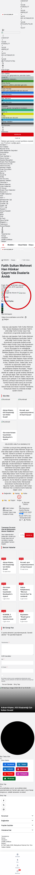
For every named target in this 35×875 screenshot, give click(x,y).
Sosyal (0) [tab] (17, 134)
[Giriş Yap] (2, 127)
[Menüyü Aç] (3, 35)
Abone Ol (29, 535)
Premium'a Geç (9, 61)
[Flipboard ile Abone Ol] (22, 293)
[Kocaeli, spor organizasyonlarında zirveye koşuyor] (26, 408)
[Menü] (3, 30)
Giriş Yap (17, 684)
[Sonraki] (18, 249)
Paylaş (28, 520)
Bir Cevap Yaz (8, 628)
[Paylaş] (2, 312)
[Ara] (2, 63)
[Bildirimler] (2, 130)
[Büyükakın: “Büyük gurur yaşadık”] (26, 613)
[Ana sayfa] (3, 245)
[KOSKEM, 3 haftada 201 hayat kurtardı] (8, 613)
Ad (2, 659)
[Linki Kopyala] (25, 317)
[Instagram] (2, 232)
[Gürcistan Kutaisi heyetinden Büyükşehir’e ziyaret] (9, 431)
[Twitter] (2, 230)
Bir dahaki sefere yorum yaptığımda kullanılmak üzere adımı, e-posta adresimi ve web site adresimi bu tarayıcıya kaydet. (17, 680)
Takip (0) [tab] (17, 138)
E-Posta (4, 667)
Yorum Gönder (7, 684)
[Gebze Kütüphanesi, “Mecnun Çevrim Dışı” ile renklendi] (26, 588)
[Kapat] (2, 68)
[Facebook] (2, 228)
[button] (2, 65)
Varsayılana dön (25, 518)
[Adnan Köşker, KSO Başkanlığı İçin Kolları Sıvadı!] (9, 408)
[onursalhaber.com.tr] (10, 33)
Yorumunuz (5, 642)
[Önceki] (15, 249)
